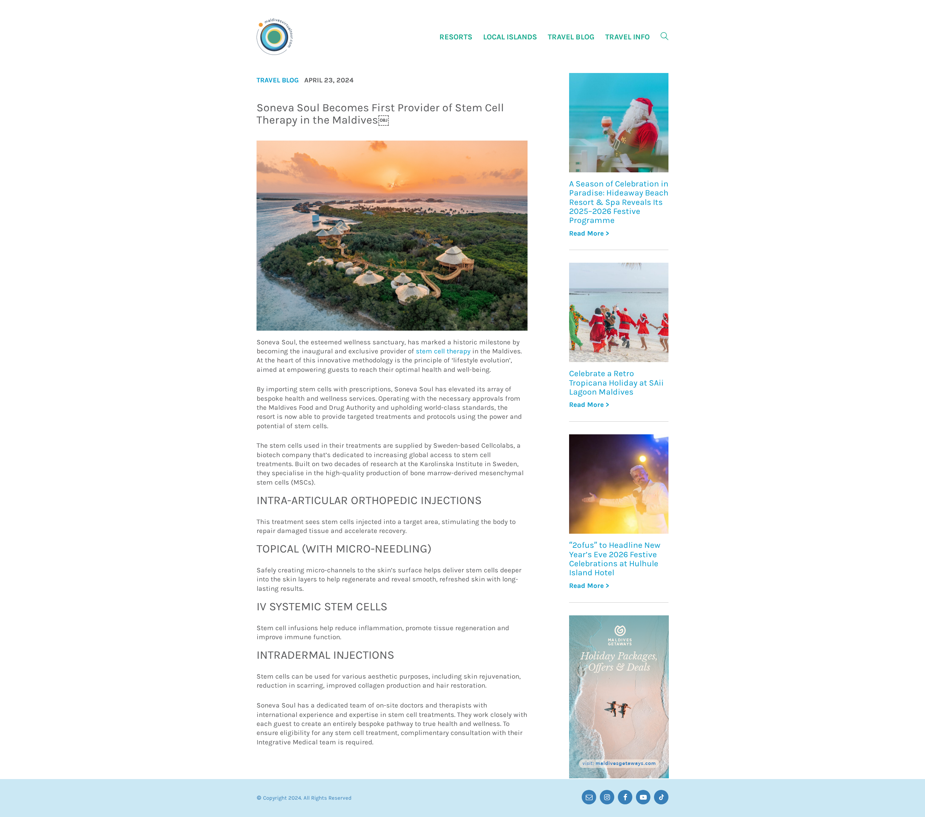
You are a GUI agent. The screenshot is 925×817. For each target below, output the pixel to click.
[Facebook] (625, 797)
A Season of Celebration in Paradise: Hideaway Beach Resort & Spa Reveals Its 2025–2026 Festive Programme (618, 202)
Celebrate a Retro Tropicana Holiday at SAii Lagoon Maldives (616, 382)
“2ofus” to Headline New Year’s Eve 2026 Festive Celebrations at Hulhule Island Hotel (615, 559)
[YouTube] (643, 797)
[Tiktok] (661, 797)
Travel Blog (278, 80)
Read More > (589, 233)
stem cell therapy (443, 351)
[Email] (589, 797)
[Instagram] (607, 797)
